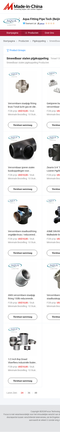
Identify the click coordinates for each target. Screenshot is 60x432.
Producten (33, 32)
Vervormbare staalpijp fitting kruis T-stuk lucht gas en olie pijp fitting (22, 107)
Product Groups (17, 50)
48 (36, 392)
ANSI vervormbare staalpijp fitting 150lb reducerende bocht (21, 298)
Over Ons (49, 32)
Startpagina (12, 32)
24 (22, 393)
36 (29, 392)
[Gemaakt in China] (23, 6)
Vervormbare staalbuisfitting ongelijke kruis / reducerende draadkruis (22, 234)
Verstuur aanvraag (22, 125)
